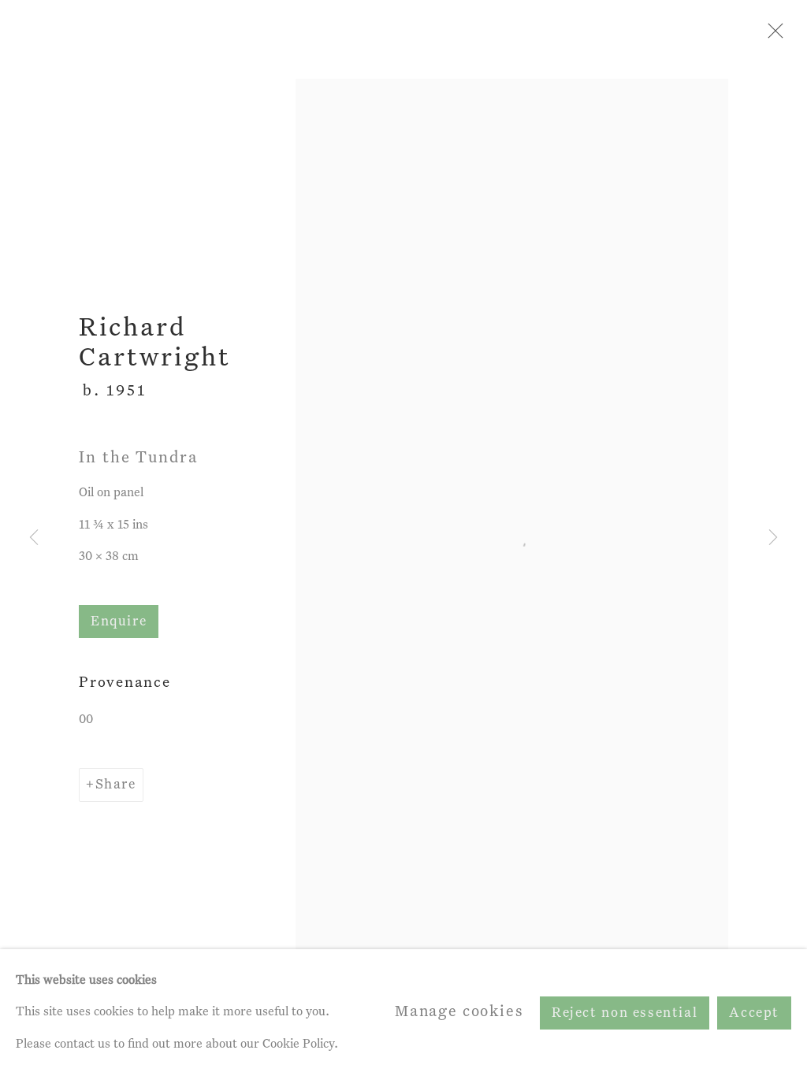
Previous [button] (34, 538)
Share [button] (115, 785)
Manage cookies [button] (459, 1011)
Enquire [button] (119, 622)
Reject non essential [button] (624, 1012)
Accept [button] (754, 1012)
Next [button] (773, 538)
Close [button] (771, 35)
